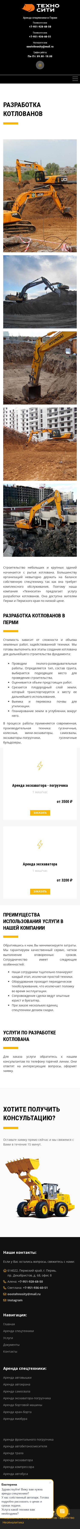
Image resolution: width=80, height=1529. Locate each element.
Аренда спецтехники (18, 1331)
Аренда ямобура (15, 1419)
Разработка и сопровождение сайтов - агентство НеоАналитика (38, 1520)
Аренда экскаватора (18, 1460)
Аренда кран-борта (17, 1412)
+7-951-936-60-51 (35, 1288)
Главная (9, 1324)
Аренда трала (13, 1453)
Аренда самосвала (16, 1391)
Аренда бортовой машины (22, 1405)
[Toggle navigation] (75, 79)
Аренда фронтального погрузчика (28, 1439)
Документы (11, 1345)
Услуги (8, 1338)
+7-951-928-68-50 (30, 1281)
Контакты (10, 1351)
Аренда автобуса (15, 1474)
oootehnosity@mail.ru (24, 1294)
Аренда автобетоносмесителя (25, 1446)
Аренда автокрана (16, 1384)
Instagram (15, 1300)
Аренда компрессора (18, 1467)
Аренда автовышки (17, 1378)
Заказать (40, 813)
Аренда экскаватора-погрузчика (27, 1398)
